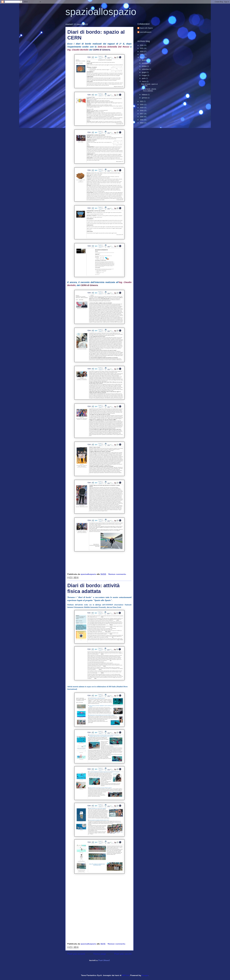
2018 (142, 110)
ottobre (144, 66)
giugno (144, 72)
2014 (142, 123)
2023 (142, 54)
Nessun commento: (117, 574)
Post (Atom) (104, 960)
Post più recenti (76, 954)
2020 (142, 104)
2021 (142, 101)
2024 (142, 51)
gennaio (145, 98)
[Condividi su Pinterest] (77, 577)
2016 (142, 117)
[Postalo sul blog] (70, 577)
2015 (142, 120)
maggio (144, 75)
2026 (142, 45)
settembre (145, 69)
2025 (142, 48)
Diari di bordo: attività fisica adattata (93, 588)
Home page (99, 954)
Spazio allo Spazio (146, 28)
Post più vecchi (123, 954)
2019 (142, 107)
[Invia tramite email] (68, 577)
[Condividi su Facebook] (75, 577)
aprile (144, 78)
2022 (142, 57)
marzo (144, 81)
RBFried (125, 975)
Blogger (145, 975)
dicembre (145, 60)
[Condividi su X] (73, 577)
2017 (142, 114)
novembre (145, 63)
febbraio (145, 95)
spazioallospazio (100, 11)
